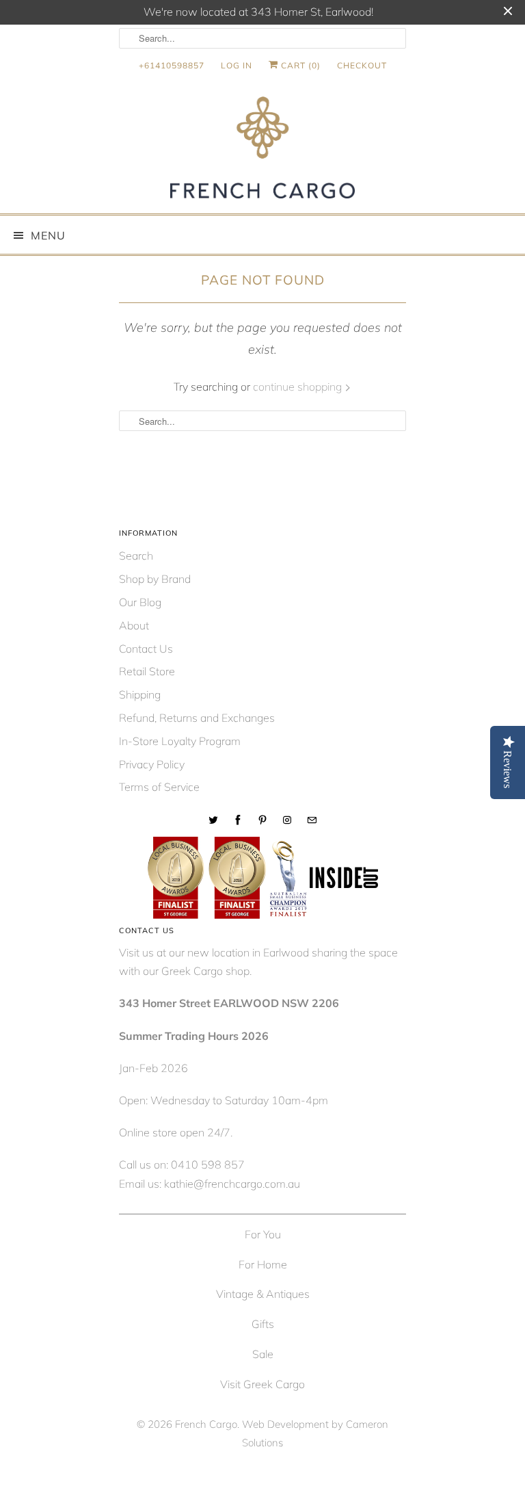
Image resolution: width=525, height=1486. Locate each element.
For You (263, 1234)
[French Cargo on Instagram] (287, 820)
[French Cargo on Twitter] (213, 820)
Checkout (362, 65)
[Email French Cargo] (312, 820)
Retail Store (147, 671)
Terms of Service (159, 787)
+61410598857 (171, 65)
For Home (263, 1264)
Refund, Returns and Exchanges (197, 718)
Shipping (140, 694)
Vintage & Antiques (263, 1294)
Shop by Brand (155, 579)
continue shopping (299, 386)
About (134, 625)
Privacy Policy (152, 764)
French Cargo (206, 1424)
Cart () (299, 65)
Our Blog (140, 602)
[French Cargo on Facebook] (238, 820)
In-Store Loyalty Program (180, 741)
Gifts (263, 1324)
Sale (262, 1354)
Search (136, 555)
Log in (236, 65)
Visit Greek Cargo (262, 1384)
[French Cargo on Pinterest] (262, 820)
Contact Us (146, 648)
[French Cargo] (262, 150)
